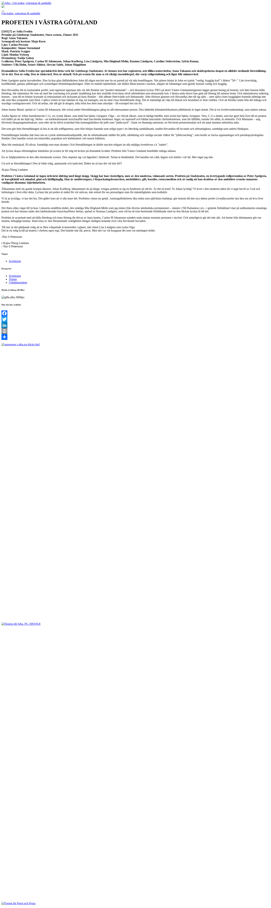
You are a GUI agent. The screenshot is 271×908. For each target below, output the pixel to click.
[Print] (135, 331)
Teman (13, 279)
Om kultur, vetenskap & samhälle (20, 13)
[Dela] (135, 337)
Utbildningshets (18, 282)
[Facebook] (135, 313)
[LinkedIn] (135, 325)
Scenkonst (15, 261)
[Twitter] (135, 319)
